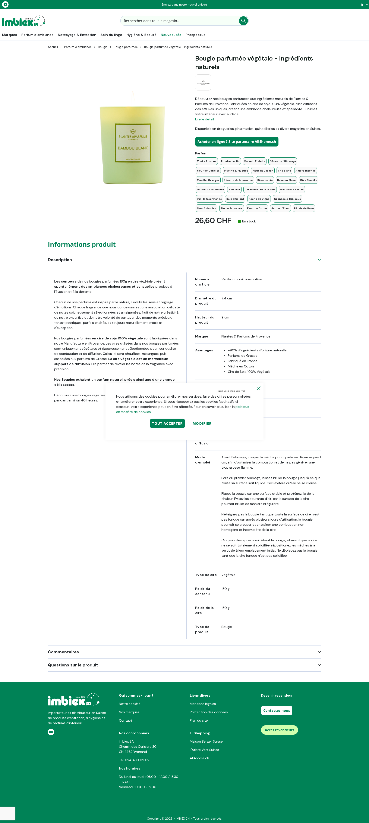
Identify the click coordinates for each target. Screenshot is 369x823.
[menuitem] (9, 34)
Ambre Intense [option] (306, 170)
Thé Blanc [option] (284, 170)
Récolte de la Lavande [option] (238, 180)
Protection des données (209, 712)
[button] (363, 4)
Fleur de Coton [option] (257, 208)
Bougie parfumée (126, 47)
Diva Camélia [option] (308, 180)
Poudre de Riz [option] (230, 161)
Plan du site (199, 720)
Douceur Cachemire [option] (210, 189)
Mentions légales (203, 704)
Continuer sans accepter (231, 391)
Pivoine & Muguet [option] (236, 170)
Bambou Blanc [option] (286, 180)
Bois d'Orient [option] (235, 199)
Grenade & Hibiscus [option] (287, 199)
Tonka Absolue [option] (207, 161)
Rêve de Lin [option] (265, 180)
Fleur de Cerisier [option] (208, 170)
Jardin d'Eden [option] (280, 208)
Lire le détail (204, 119)
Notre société (130, 704)
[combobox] (184, 21)
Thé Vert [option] (234, 189)
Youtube (5, 4)
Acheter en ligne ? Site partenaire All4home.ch (237, 141)
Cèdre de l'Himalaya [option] (283, 161)
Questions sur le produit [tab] (73, 665)
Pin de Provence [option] (232, 208)
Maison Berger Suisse (206, 741)
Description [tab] (60, 259)
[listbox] (258, 184)
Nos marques (129, 712)
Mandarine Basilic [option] (292, 189)
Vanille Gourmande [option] (209, 199)
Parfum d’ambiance (78, 47)
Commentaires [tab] (63, 652)
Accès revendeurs (279, 730)
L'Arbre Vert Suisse (204, 750)
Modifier (202, 423)
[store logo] (23, 20)
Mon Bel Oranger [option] (208, 180)
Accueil (53, 47)
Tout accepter (167, 423)
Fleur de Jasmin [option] (262, 170)
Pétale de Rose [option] (304, 208)
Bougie (102, 47)
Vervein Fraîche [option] (254, 161)
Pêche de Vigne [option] (259, 199)
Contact (125, 720)
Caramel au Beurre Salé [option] (260, 189)
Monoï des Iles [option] (206, 208)
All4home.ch (199, 758)
